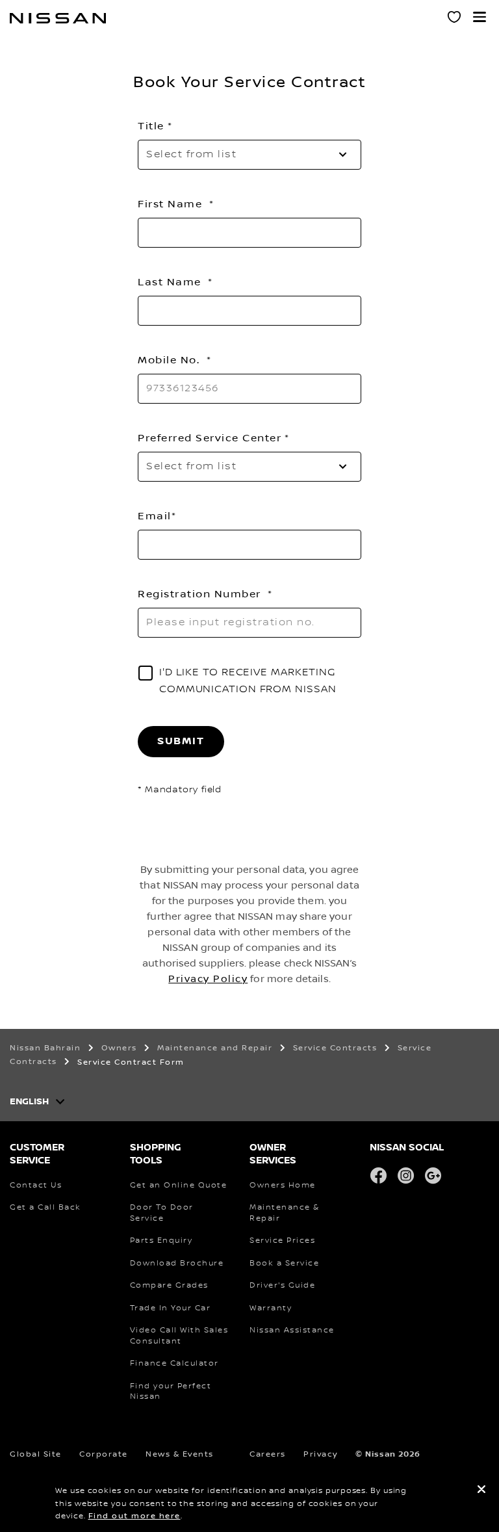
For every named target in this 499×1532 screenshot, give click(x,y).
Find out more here (134, 1516)
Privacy (320, 1454)
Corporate (103, 1454)
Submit (181, 741)
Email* (157, 516)
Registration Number (201, 594)
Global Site (36, 1454)
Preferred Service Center (209, 438)
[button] (479, 16)
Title (151, 126)
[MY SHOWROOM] (455, 18)
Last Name (171, 282)
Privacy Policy (208, 979)
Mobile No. (170, 360)
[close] (481, 1491)
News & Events (180, 1454)
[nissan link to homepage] (58, 18)
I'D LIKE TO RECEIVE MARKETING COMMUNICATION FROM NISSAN (248, 680)
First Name (172, 204)
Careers (268, 1454)
